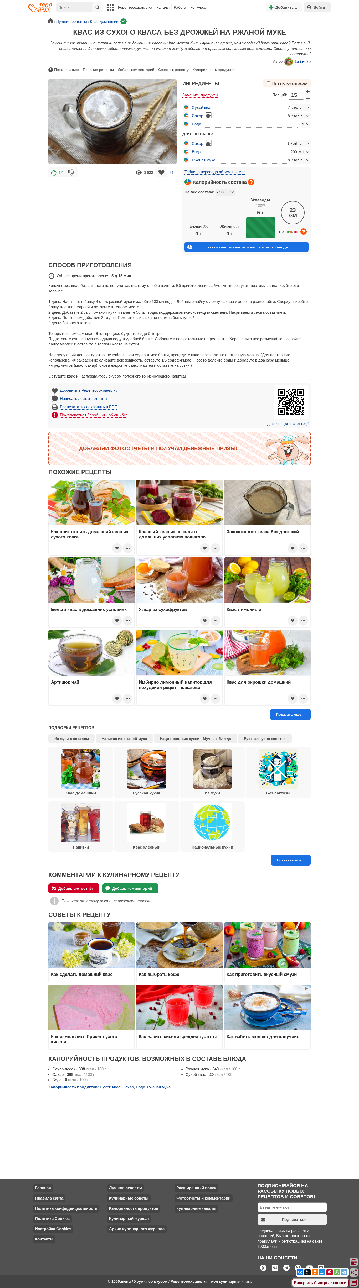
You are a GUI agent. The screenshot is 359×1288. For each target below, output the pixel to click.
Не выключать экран (290, 83)
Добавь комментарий (136, 69)
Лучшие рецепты (125, 1188)
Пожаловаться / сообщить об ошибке (94, 415)
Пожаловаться (66, 69)
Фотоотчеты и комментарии (203, 1198)
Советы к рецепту (173, 69)
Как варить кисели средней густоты (178, 1036)
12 (61, 172)
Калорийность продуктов (214, 69)
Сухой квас (202, 107)
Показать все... (291, 860)
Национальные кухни (212, 847)
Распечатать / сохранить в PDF (88, 407)
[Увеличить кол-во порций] (308, 91)
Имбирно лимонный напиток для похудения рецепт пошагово (175, 685)
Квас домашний (80, 793)
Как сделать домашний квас (81, 974)
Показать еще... (290, 714)
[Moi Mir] (322, 1272)
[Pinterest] (329, 1272)
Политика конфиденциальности (66, 1208)
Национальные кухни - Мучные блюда (195, 738)
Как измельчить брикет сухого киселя (84, 1039)
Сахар (197, 115)
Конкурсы (198, 7)
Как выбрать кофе (159, 974)
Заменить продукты (200, 95)
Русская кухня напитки (265, 738)
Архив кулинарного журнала (137, 1229)
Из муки (212, 793)
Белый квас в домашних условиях (89, 609)
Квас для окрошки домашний (259, 682)
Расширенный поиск (196, 1188)
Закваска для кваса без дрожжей (263, 531)
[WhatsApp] (337, 1272)
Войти (319, 7)
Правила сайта (49, 1198)
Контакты (44, 1239)
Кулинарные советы (128, 1198)
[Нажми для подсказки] (251, 182)
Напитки (81, 847)
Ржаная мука (203, 160)
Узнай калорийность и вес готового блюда (247, 247)
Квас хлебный (146, 847)
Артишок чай (65, 682)
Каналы (163, 7)
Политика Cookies (52, 1218)
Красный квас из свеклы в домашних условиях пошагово (172, 534)
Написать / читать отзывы (83, 398)
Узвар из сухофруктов (163, 609)
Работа (180, 7)
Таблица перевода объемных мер (214, 172)
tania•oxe (303, 61)
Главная (43, 1188)
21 (172, 172)
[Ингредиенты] (354, 1262)
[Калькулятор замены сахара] (209, 115)
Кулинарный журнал (129, 1218)
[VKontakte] (300, 1272)
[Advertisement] (112, 215)
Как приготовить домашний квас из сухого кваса (89, 534)
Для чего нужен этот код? (288, 424)
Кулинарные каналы (196, 1208)
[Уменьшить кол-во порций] (308, 99)
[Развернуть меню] (354, 1283)
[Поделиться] (354, 1272)
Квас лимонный (244, 609)
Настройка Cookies (53, 1229)
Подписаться (294, 1219)
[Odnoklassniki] (315, 1272)
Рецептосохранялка (135, 7)
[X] (307, 1272)
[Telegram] (344, 1272)
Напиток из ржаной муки (124, 738)
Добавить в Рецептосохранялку (88, 390)
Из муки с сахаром (71, 738)
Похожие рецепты (98, 69)
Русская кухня (146, 793)
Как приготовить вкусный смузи (262, 974)
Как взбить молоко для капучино (263, 1036)
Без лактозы (278, 793)
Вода (196, 124)
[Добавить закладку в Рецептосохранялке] (161, 172)
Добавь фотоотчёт (76, 888)
